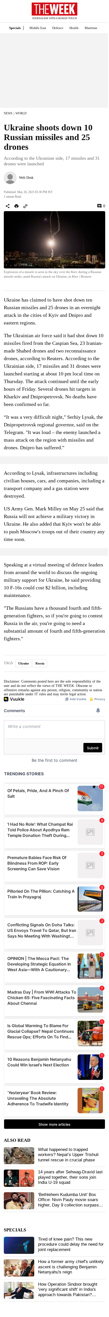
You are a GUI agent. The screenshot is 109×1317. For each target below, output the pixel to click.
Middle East (37, 28)
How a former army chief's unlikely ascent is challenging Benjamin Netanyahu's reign (71, 1266)
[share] (7, 206)
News (8, 113)
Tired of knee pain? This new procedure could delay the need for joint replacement (71, 1244)
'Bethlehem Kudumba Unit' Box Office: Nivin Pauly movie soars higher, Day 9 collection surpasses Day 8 (70, 1202)
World (21, 113)
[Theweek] (54, 9)
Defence (57, 28)
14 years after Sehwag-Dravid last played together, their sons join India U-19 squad (70, 1177)
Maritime (91, 28)
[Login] (97, 13)
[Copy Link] (25, 206)
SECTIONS (7, 12)
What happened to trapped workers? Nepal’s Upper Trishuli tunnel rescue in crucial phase (68, 1154)
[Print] (16, 206)
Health (74, 28)
